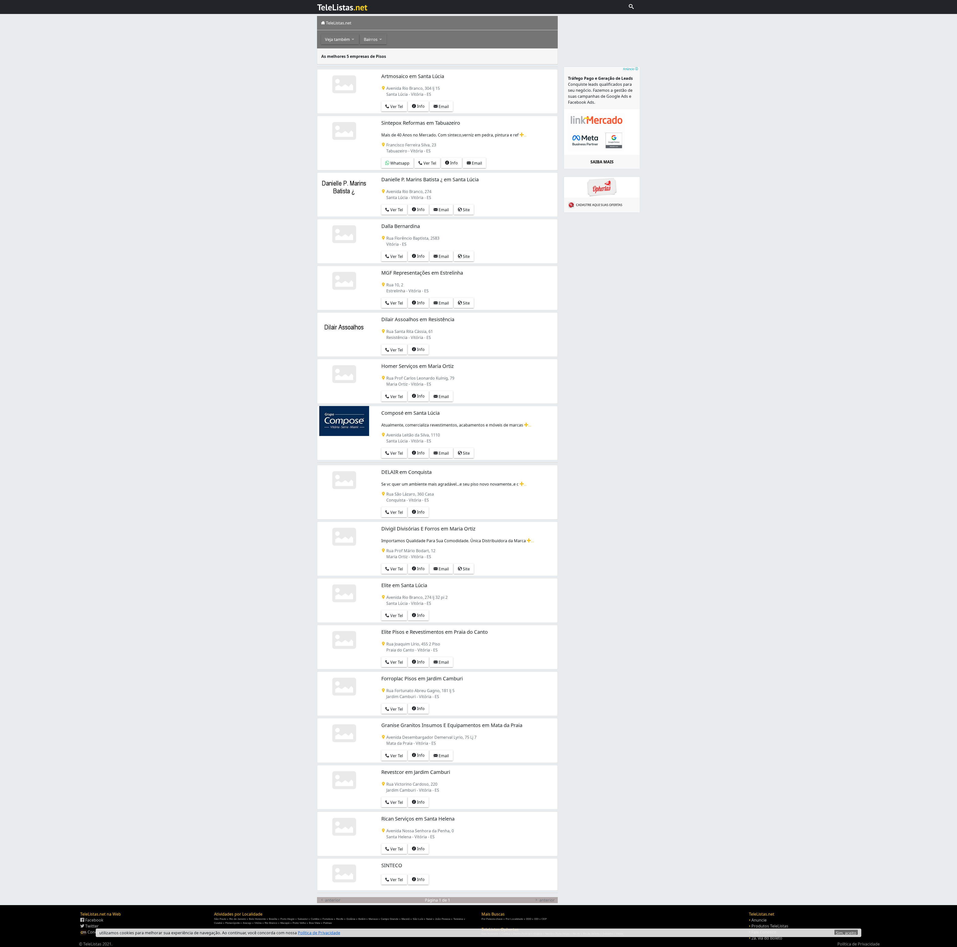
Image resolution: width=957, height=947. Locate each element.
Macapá (285, 923)
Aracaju (247, 923)
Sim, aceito (846, 932)
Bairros (371, 39)
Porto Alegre (287, 919)
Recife (339, 919)
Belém (362, 919)
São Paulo (220, 919)
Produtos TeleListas (769, 926)
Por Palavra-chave (492, 919)
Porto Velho (299, 923)
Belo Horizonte (257, 919)
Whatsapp (399, 163)
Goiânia (350, 919)
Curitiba (315, 919)
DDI (536, 919)
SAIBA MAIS (602, 162)
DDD (528, 919)
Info (420, 106)
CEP (544, 919)
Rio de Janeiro (237, 919)
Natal (429, 919)
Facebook (93, 920)
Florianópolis (232, 923)
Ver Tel (396, 106)
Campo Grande (390, 919)
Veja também (338, 39)
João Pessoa (442, 919)
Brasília (273, 919)
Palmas (327, 923)
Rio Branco (271, 923)
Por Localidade (514, 919)
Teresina (458, 919)
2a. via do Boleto (766, 938)
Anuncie (759, 920)
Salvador (303, 919)
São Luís (418, 919)
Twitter (91, 926)
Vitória (258, 923)
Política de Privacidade (858, 944)
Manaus (373, 919)
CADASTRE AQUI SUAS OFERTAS (599, 205)
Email (443, 106)
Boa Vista (314, 923)
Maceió (405, 919)
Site (466, 209)
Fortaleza (327, 919)
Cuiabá (218, 923)
